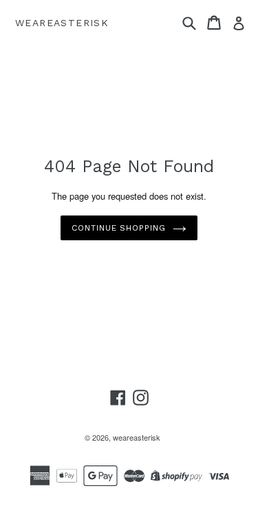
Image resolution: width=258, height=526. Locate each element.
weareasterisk (62, 22)
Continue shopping (119, 228)
